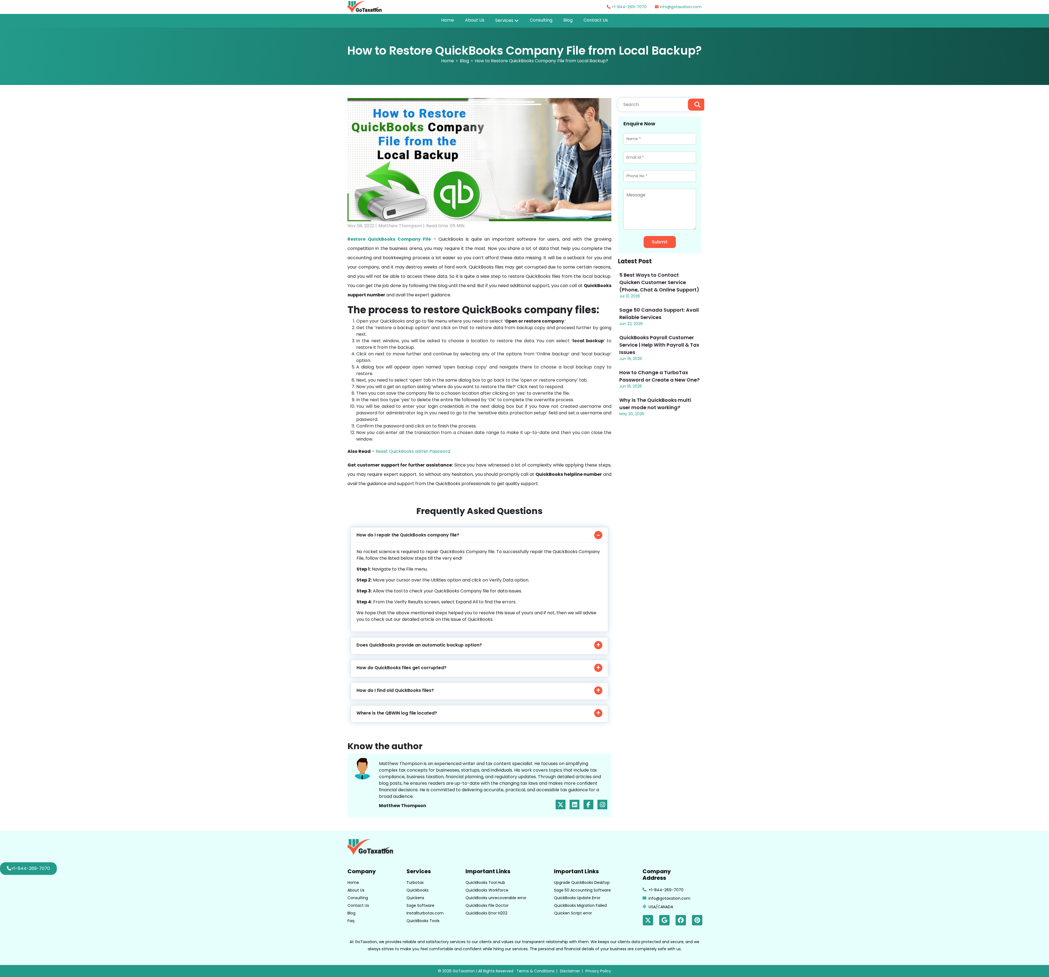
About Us (474, 20)
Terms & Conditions (536, 971)
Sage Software (420, 905)
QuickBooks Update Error (577, 898)
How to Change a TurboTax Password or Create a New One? (659, 376)
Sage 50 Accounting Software (582, 890)
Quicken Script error (573, 913)
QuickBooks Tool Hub (485, 882)
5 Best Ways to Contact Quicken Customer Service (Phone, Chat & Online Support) (659, 282)
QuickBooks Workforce (486, 890)
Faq (350, 920)
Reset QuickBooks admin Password (413, 451)
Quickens (415, 898)
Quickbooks (417, 890)
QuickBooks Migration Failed (580, 905)
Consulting (541, 20)
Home (447, 20)
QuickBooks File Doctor (487, 905)
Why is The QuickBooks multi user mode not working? (655, 404)
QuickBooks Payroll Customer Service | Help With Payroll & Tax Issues (659, 345)
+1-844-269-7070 (629, 7)
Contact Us (596, 20)
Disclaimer (570, 971)
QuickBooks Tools (423, 920)
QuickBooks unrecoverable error (495, 898)
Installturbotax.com (425, 913)
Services (504, 20)
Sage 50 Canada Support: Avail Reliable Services (659, 313)
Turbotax (415, 882)
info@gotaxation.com (680, 7)
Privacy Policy (598, 971)
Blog (568, 20)
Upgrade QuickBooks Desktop (582, 882)
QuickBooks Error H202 (486, 913)
